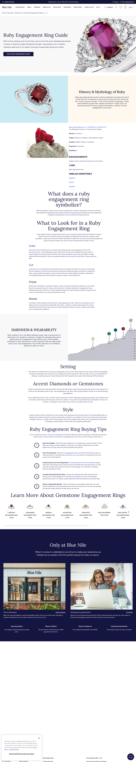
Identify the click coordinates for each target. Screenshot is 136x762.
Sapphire (72, 178)
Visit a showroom (10, 612)
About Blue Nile (48, 758)
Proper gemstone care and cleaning (82, 463)
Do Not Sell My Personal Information (21, 754)
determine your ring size (73, 455)
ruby (36, 41)
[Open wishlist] (120, 7)
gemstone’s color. (35, 252)
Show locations (60, 612)
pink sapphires (72, 256)
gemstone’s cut (35, 269)
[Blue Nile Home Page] (7, 7)
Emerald (72, 186)
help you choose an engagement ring (54, 435)
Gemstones (78, 7)
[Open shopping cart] (125, 7)
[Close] (39, 738)
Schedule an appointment (81, 612)
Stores (116, 2)
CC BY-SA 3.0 (101, 127)
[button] (129, 512)
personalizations (76, 476)
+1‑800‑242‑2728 (9, 2)
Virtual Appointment (128, 2)
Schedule (129, 612)
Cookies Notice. (14, 749)
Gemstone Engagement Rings (33, 13)
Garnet (71, 182)
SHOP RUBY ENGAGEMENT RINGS (18, 54)
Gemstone (18, 13)
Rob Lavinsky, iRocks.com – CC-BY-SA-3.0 (82, 127)
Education (10, 13)
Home (4, 13)
